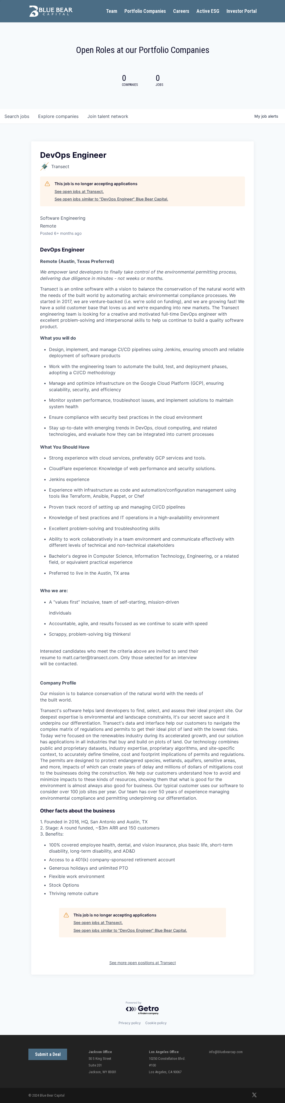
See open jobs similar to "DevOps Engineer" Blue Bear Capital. (111, 199)
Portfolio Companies (145, 11)
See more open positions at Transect (142, 962)
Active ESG (207, 11)
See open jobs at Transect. (79, 191)
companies (58, 116)
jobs (16, 116)
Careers (181, 11)
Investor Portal (242, 11)
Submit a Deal (48, 1054)
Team (111, 11)
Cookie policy (156, 1023)
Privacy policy (130, 1023)
